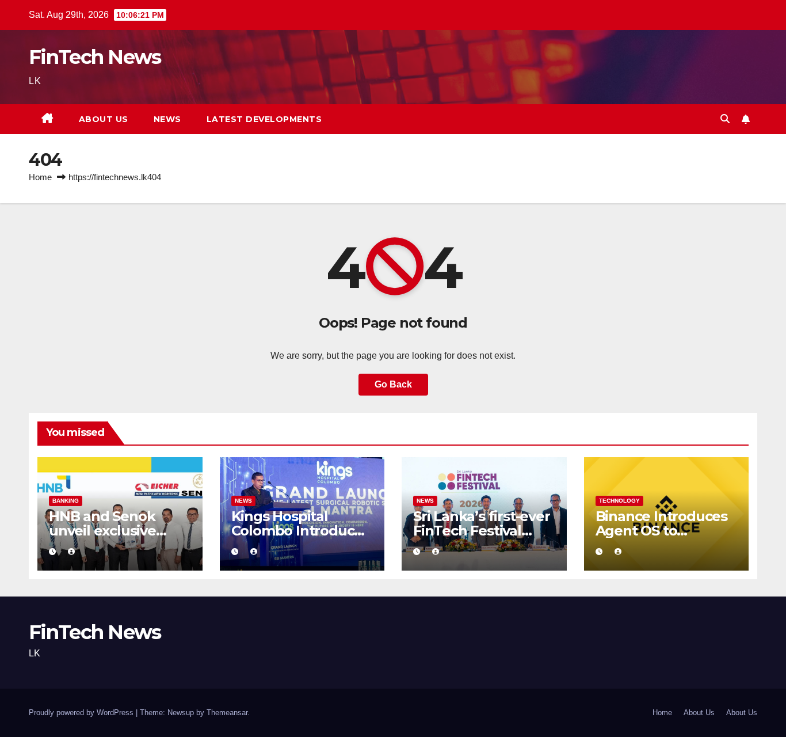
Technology (619, 500)
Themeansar (227, 712)
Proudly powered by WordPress (82, 712)
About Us (103, 119)
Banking (65, 500)
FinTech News (95, 57)
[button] (725, 119)
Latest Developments (264, 119)
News (167, 119)
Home (40, 177)
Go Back (393, 384)
